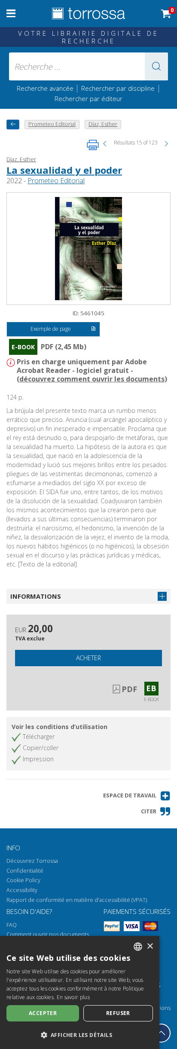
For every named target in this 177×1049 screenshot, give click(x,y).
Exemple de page (51, 328)
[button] (156, 66)
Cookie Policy (23, 880)
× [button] (149, 946)
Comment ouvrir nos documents (47, 934)
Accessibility (21, 890)
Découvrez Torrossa (32, 860)
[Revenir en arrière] (12, 124)
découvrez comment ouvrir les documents (92, 379)
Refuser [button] (118, 1013)
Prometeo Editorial (56, 180)
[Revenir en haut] (161, 1033)
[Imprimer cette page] (93, 145)
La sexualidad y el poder (64, 169)
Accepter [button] (43, 1013)
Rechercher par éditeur (88, 98)
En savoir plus (73, 997)
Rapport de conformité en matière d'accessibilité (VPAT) (76, 900)
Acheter (88, 658)
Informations (35, 596)
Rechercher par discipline (118, 88)
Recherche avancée (46, 88)
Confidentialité (24, 870)
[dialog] (79, 992)
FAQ (11, 925)
